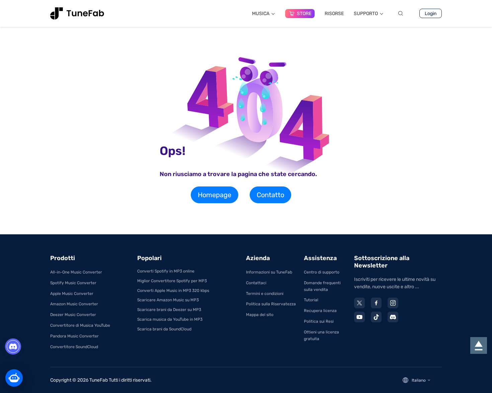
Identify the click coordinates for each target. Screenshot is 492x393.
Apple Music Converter (71, 293)
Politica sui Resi (319, 321)
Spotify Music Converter (73, 283)
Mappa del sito (259, 314)
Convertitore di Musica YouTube (80, 325)
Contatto (270, 195)
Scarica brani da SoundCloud (164, 329)
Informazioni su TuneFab (269, 272)
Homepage (214, 195)
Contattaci (256, 283)
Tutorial (311, 300)
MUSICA (260, 13)
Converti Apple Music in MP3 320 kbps (173, 290)
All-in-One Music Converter (76, 272)
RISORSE (334, 13)
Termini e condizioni (264, 293)
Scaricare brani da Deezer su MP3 (169, 309)
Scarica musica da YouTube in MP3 (169, 319)
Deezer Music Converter (73, 314)
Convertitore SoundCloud (74, 346)
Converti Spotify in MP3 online (165, 271)
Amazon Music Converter (74, 304)
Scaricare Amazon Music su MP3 (168, 300)
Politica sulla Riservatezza (271, 304)
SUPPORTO (366, 13)
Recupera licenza (320, 310)
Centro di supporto (321, 272)
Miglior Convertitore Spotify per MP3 (172, 281)
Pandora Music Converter (74, 336)
